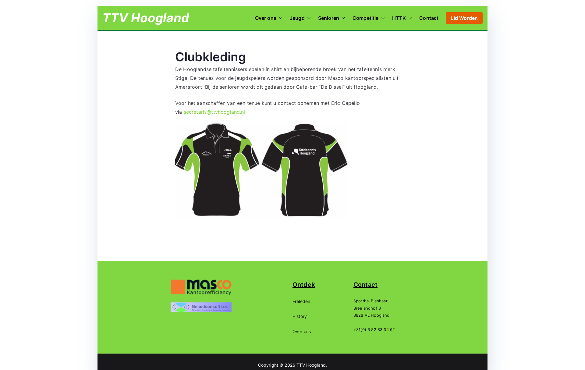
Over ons (265, 18)
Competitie (366, 18)
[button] (279, 18)
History (299, 316)
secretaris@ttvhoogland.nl (214, 112)
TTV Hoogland (145, 17)
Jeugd (297, 18)
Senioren (328, 18)
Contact (428, 18)
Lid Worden (464, 18)
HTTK (399, 18)
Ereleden (301, 301)
